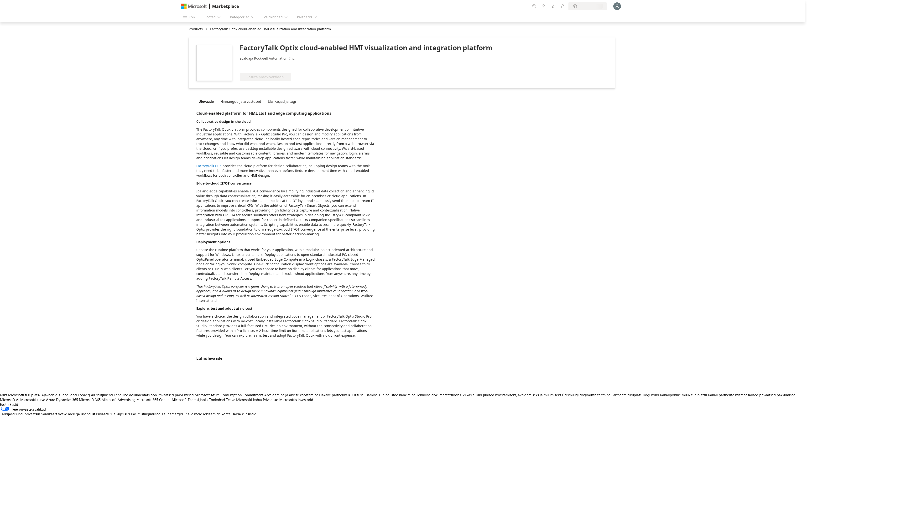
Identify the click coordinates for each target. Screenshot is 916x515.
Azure (50, 399)
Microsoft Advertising (118, 399)
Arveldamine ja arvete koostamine (291, 394)
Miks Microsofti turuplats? (20, 394)
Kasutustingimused (146, 414)
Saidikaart (49, 414)
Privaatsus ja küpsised (113, 414)
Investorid (305, 399)
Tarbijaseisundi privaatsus (20, 414)
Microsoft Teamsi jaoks (190, 399)
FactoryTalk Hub (209, 166)
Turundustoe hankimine (397, 394)
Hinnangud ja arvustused (240, 101)
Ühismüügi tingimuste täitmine (586, 394)
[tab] (207, 101)
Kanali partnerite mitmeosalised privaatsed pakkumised (752, 394)
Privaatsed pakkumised (176, 394)
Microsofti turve (32, 399)
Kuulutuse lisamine (363, 394)
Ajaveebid (49, 394)
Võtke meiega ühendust (76, 414)
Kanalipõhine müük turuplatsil (683, 394)
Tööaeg (84, 394)
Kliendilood (67, 394)
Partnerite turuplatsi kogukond (635, 394)
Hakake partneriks (333, 394)
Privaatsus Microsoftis (280, 399)
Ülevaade (206, 101)
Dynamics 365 (67, 399)
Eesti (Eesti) (9, 404)
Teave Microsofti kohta (244, 399)
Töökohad (217, 399)
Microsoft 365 (90, 399)
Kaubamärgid (172, 414)
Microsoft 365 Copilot (153, 399)
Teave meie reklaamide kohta (207, 414)
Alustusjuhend (102, 394)
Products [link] (196, 29)
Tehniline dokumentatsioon (135, 394)
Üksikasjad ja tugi (282, 101)
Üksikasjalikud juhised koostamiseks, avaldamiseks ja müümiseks (510, 394)
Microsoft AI (9, 399)
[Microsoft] (194, 6)
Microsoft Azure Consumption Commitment (229, 394)
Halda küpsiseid (243, 414)
